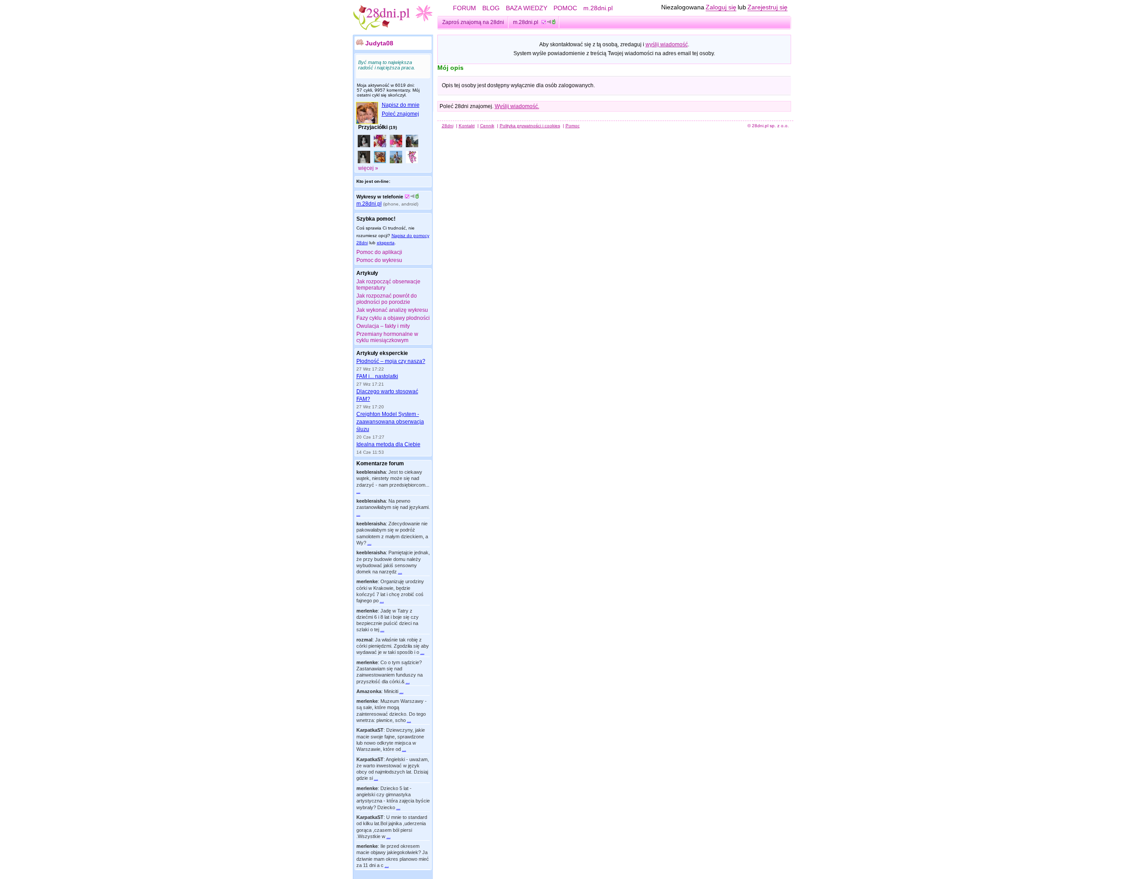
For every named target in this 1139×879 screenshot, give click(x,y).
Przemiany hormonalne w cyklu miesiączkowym (387, 337)
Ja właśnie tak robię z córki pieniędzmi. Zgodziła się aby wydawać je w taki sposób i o (392, 646)
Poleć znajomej (400, 114)
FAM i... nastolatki (377, 376)
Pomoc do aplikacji (379, 252)
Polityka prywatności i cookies (530, 125)
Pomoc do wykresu (379, 260)
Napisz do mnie (401, 105)
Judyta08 (379, 43)
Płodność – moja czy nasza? (390, 361)
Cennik (487, 125)
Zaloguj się (721, 7)
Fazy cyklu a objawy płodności (393, 318)
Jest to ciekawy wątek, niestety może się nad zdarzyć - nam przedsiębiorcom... (392, 478)
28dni (447, 125)
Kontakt (467, 125)
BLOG (491, 8)
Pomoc (572, 125)
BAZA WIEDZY (526, 8)
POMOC (565, 8)
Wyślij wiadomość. (517, 106)
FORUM (464, 8)
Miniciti (391, 691)
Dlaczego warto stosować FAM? (387, 395)
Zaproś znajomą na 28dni (473, 22)
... (358, 491)
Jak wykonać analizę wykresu (392, 310)
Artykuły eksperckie (382, 353)
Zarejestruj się (767, 7)
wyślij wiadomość (667, 44)
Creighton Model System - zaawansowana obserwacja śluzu (390, 421)
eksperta (386, 242)
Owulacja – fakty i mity (383, 326)
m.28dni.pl (598, 8)
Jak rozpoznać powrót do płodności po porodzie (386, 299)
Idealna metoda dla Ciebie (388, 444)
